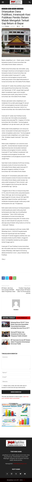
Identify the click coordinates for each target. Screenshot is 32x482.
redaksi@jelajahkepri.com (20, 463)
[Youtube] (25, 474)
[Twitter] (7, 278)
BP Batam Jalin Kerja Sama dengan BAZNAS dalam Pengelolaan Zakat (8, 289)
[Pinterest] (10, 278)
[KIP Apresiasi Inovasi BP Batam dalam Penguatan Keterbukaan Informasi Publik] (6, 342)
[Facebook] (3, 278)
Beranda (4, 6)
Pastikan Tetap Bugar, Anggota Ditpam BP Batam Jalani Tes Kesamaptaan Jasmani (23, 290)
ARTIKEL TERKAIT (9, 318)
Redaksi (7, 26)
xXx (24, 480)
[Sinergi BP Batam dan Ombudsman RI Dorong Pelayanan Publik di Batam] (6, 334)
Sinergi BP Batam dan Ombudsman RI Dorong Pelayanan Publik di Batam (19, 334)
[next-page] (5, 348)
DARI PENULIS (22, 318)
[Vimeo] (20, 474)
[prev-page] (3, 348)
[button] (2, 2)
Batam (16, 6)
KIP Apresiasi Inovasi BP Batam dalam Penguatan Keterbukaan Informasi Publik (20, 342)
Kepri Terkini (10, 6)
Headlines (14, 8)
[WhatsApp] (14, 278)
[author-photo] (16, 307)
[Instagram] (11, 473)
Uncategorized (20, 8)
